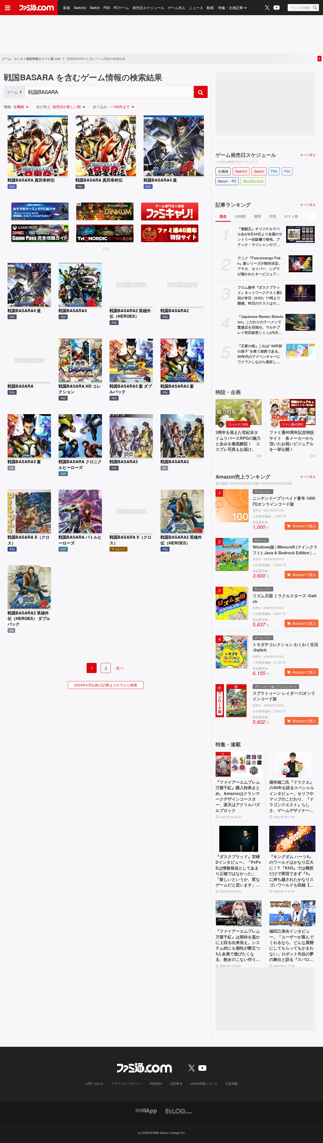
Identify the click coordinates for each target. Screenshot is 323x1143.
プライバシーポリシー (127, 1083)
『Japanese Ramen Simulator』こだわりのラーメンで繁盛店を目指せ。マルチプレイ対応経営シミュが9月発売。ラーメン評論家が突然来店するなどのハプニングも (260, 324)
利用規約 (156, 1083)
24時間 (240, 216)
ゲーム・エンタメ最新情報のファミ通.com (31, 58)
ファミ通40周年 (293, 424)
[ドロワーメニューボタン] (7, 7)
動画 (210, 7)
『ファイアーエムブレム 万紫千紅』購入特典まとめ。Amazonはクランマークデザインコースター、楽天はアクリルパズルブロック (238, 796)
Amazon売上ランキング (243, 477)
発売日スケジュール (148, 7)
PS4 (287, 171)
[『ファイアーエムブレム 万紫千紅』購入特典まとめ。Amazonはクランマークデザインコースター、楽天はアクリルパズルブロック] (239, 764)
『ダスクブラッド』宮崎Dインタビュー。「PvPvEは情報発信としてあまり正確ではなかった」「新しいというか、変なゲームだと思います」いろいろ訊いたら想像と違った (238, 871)
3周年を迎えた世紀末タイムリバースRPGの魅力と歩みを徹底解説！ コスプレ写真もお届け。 (238, 441)
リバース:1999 (238, 424)
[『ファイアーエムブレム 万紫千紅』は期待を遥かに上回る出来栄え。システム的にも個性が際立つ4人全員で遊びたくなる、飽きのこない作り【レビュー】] (239, 913)
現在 (223, 216)
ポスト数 (291, 216)
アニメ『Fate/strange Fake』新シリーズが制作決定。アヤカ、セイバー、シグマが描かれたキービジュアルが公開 (259, 266)
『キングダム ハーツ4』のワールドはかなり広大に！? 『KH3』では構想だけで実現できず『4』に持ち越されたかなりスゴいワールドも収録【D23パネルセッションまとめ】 (292, 871)
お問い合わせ (94, 1083)
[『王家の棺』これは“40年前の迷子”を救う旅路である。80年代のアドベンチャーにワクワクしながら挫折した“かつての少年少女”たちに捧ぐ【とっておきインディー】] (300, 351)
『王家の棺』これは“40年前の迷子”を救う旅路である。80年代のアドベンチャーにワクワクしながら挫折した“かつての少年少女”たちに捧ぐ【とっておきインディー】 (259, 353)
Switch (95, 7)
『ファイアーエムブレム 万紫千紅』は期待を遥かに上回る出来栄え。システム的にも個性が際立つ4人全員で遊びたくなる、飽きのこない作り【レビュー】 (238, 945)
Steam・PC (227, 181)
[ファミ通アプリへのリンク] (146, 1111)
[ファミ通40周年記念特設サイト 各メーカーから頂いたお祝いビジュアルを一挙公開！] (292, 412)
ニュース (196, 7)
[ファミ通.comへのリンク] (36, 8)
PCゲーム (121, 7)
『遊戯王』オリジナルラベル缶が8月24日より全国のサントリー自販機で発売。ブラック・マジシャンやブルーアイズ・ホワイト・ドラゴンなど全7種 (259, 236)
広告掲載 (232, 1083)
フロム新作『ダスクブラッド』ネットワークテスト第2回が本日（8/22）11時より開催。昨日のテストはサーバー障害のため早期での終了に (259, 295)
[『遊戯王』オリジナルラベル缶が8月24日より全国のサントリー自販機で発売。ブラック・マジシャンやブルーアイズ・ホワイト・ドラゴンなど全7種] (300, 234)
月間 (272, 216)
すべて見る (307, 155)
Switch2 (80, 7)
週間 (257, 216)
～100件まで (120, 106)
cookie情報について (204, 1083)
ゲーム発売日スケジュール (246, 155)
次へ (120, 668)
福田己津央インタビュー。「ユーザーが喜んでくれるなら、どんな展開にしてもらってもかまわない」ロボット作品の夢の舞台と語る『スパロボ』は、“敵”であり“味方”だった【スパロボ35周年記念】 (291, 945)
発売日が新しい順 (66, 106)
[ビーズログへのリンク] (178, 1111)
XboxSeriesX (253, 181)
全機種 (18, 106)
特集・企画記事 (230, 7)
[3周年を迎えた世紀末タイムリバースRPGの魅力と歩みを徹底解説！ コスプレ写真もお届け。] (239, 412)
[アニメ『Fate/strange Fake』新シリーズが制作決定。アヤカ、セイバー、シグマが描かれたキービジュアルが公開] (300, 263)
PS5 (106, 7)
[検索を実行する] (201, 92)
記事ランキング (233, 205)
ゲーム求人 (176, 7)
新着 (66, 7)
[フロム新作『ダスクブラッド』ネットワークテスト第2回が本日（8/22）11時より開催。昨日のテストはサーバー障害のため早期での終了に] (300, 293)
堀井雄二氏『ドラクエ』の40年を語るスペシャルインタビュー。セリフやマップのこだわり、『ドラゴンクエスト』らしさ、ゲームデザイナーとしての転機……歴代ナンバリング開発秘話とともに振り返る (291, 796)
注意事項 (176, 1083)
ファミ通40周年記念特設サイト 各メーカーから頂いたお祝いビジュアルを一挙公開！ (291, 441)
